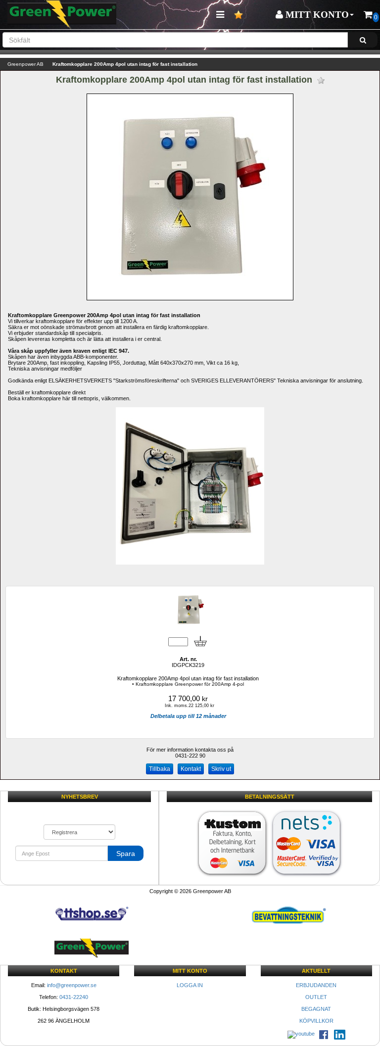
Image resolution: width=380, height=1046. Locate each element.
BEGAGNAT (316, 1009)
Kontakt (191, 768)
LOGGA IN (190, 985)
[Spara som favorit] (321, 80)
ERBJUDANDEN (316, 985)
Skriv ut (221, 768)
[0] (368, 14)
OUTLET (316, 997)
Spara (125, 853)
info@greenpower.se (71, 985)
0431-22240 (73, 997)
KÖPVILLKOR (316, 1021)
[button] (315, 14)
